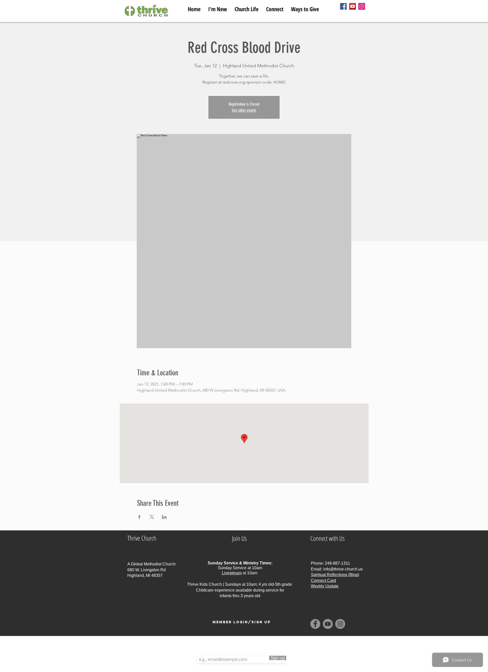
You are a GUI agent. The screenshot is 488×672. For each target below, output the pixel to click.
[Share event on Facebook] (139, 517)
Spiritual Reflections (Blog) (335, 575)
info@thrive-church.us (343, 569)
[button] (246, 8)
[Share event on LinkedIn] (164, 517)
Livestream (232, 573)
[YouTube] (352, 6)
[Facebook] (343, 6)
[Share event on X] (151, 517)
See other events (244, 110)
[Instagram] (361, 6)
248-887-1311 (337, 563)
